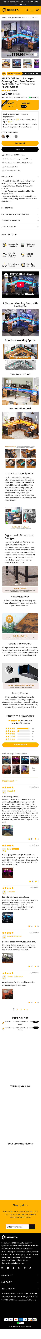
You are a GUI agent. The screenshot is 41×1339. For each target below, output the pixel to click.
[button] (5, 90)
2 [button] (17, 1009)
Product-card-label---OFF (21, 18)
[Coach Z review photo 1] (7, 830)
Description (7, 208)
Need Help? (8, 1289)
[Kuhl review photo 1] (7, 872)
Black (7, 136)
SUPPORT (6, 1282)
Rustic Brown (3, 136)
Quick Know (7, 176)
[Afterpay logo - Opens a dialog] (32, 97)
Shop (9, 18)
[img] (7, 787)
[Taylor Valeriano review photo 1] (7, 993)
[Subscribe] (32, 1226)
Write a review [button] (20, 744)
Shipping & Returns (10, 220)
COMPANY (7, 1275)
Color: (9, 132)
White (12, 136)
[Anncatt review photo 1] (7, 917)
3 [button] (21, 1009)
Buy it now (20, 149)
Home (4, 18)
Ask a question (8, 227)
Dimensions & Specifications (15, 214)
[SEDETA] (10, 10)
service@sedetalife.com (25, 1300)
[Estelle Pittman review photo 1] (7, 958)
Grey (16, 136)
